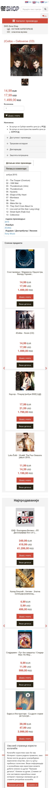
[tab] (25, 137)
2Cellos (8, 227)
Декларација (15, 149)
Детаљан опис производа (18, 162)
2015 (7, 221)
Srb (29, 2)
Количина (8, 104)
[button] (2, 367)
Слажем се (32, 784)
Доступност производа (20, 137)
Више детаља (25, 304)
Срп (45, 2)
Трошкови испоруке (19, 143)
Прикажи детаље (15, 784)
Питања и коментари (16, 168)
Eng (37, 2)
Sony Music (10, 233)
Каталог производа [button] (27, 20)
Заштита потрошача (19, 155)
